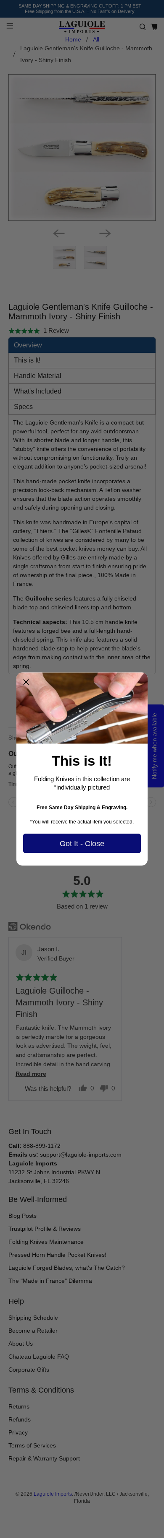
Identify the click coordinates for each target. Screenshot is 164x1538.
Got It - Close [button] (82, 843)
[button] (26, 682)
